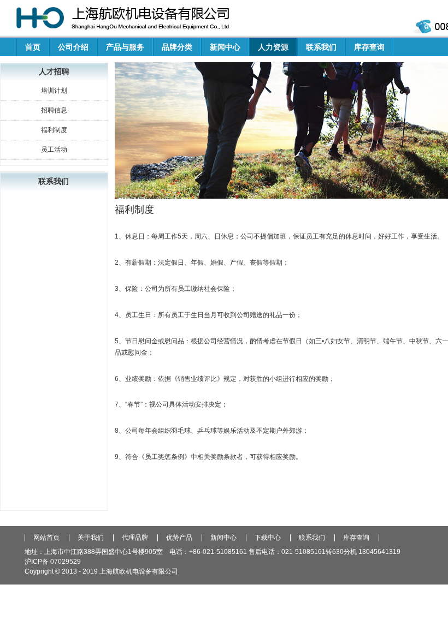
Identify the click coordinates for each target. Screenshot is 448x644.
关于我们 (91, 537)
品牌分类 (177, 47)
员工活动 (54, 149)
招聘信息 (54, 110)
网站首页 (46, 537)
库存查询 (369, 47)
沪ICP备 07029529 (53, 561)
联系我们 (321, 47)
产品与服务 (125, 47)
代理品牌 (135, 537)
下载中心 (268, 537)
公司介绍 (73, 47)
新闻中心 (225, 47)
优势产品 (179, 537)
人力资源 (273, 47)
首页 (32, 47)
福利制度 (54, 130)
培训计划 (54, 90)
